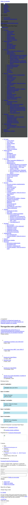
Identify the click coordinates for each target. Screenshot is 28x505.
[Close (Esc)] (1, 502)
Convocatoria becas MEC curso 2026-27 (14, 349)
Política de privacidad (13, 477)
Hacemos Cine (7, 360)
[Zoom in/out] (6, 502)
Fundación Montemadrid (15, 432)
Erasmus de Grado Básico (10, 357)
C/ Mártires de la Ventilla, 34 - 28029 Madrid (15, 453)
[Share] (2, 502)
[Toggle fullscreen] (4, 502)
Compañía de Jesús (13, 427)
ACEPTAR (3, 499)
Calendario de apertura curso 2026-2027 (13, 341)
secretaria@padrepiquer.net (10, 447)
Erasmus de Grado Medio (10, 368)
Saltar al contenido (5, 1)
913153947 (6, 450)
